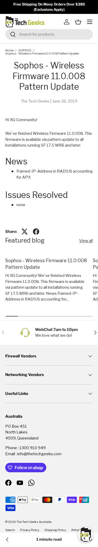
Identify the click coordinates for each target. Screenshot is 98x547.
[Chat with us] (85, 534)
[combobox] (49, 34)
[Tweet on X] (24, 231)
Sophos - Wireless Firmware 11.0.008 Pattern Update (42, 53)
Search (10, 530)
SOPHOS (24, 50)
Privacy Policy (29, 530)
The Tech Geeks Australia (33, 522)
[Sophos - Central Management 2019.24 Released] (91, 539)
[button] (78, 22)
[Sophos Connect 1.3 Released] (7, 539)
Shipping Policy (55, 530)
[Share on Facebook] (36, 231)
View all (86, 240)
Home (9, 50)
